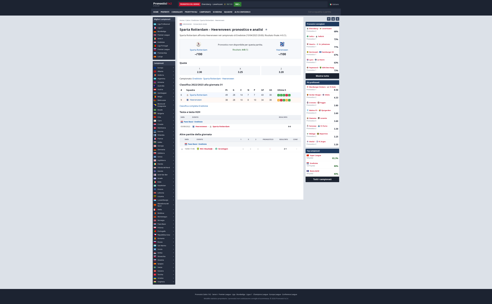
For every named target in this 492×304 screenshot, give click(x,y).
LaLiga (160, 56)
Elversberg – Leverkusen (217, 4)
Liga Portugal (163, 46)
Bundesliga (162, 31)
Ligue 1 (160, 28)
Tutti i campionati (322, 179)
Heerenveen (282, 49)
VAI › (237, 4)
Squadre (228, 12)
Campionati (205, 12)
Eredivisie (161, 42)
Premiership (162, 53)
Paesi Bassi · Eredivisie (193, 122)
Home (155, 12)
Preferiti (165, 12)
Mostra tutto (322, 75)
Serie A (160, 39)
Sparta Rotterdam (198, 49)
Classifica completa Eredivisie (194, 106)
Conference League (289, 294)
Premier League (164, 35)
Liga (233, 294)
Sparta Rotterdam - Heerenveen (212, 20)
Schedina (217, 12)
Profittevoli (191, 12)
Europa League (275, 294)
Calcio (188, 20)
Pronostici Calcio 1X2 (203, 294)
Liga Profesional (164, 24)
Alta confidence (242, 12)
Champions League (260, 294)
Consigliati (177, 12)
